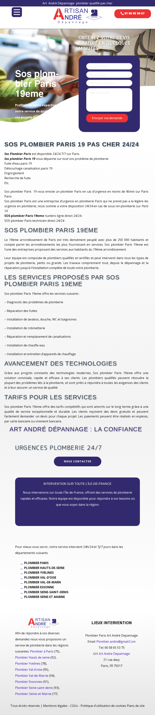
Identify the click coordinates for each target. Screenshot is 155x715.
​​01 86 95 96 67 (134, 13)
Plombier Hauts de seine (32, 657)
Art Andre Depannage (114, 654)
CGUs (74, 706)
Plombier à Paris (41, 651)
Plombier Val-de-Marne (31, 676)
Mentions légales (55, 706)
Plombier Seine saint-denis (34, 688)
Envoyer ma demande (107, 118)
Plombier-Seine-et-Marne (33, 694)
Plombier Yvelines (27, 663)
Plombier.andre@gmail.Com (116, 641)
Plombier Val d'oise (28, 669)
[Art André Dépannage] (77, 16)
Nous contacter (77, 461)
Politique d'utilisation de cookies (103, 706)
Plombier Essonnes (28, 682)
